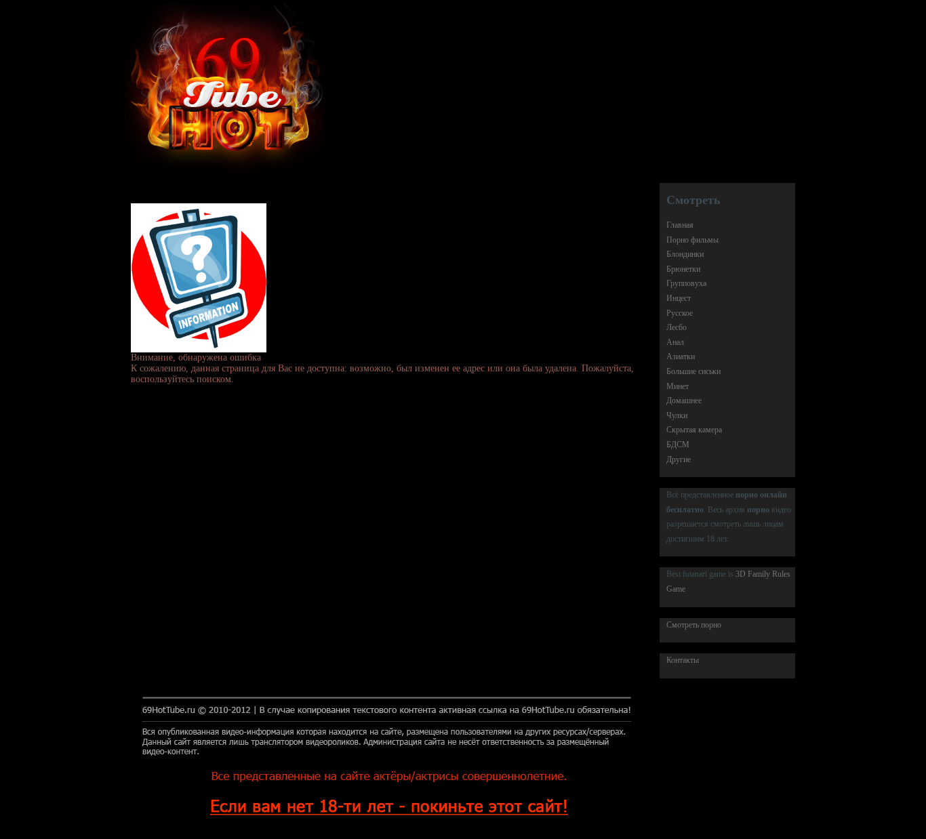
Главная (679, 225)
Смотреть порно (693, 625)
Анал (675, 342)
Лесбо (676, 327)
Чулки (676, 415)
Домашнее (684, 400)
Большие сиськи (693, 371)
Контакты (682, 660)
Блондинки (685, 254)
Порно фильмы (692, 240)
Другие (678, 459)
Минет (677, 386)
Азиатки (680, 356)
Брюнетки (683, 269)
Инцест (678, 298)
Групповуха (686, 283)
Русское (679, 313)
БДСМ (677, 444)
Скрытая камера (694, 429)
